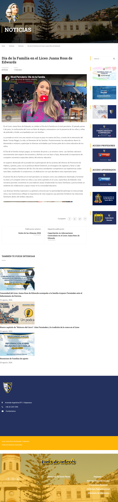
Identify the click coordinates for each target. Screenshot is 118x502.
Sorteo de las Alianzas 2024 (29, 233)
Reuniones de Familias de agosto (14, 358)
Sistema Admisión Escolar (98, 480)
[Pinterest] (85, 219)
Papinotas (98, 476)
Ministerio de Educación (98, 493)
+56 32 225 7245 (11, 407)
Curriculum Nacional (98, 485)
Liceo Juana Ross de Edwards (11, 441)
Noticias (5, 70)
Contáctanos (11, 411)
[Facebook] (69, 219)
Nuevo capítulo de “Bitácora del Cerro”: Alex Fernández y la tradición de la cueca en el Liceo (39, 327)
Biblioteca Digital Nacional (98, 489)
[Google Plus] (74, 219)
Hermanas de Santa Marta (58, 476)
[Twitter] (80, 219)
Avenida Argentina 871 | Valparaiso (18, 403)
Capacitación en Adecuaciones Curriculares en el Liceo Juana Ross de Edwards (64, 235)
